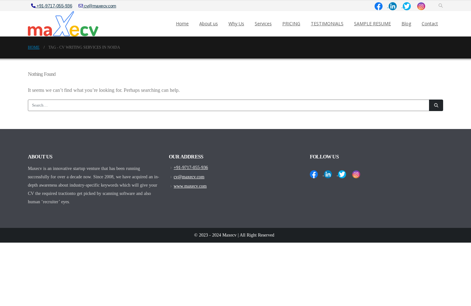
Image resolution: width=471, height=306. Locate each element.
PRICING (291, 23)
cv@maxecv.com (99, 5)
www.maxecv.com (190, 186)
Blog (406, 23)
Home (182, 23)
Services (263, 23)
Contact (430, 23)
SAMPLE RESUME (372, 23)
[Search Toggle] (440, 6)
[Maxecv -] (63, 23)
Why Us (236, 23)
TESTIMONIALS (327, 23)
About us (208, 23)
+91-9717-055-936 (54, 5)
